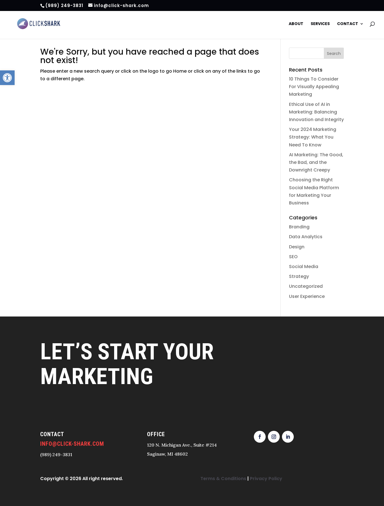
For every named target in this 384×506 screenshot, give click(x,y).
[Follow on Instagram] (274, 446)
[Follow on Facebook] (260, 446)
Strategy (299, 286)
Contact (347, 26)
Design (296, 256)
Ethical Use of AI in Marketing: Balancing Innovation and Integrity (316, 122)
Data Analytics (305, 246)
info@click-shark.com (72, 453)
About (296, 26)
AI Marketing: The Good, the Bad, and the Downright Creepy (316, 172)
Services (320, 26)
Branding (299, 236)
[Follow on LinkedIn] (288, 446)
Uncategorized (306, 296)
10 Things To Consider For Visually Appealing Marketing (314, 96)
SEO (293, 266)
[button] (7, 77)
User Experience (307, 306)
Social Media (303, 276)
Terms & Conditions (223, 488)
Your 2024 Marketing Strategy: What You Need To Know (312, 147)
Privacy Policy (266, 488)
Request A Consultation (75, 417)
